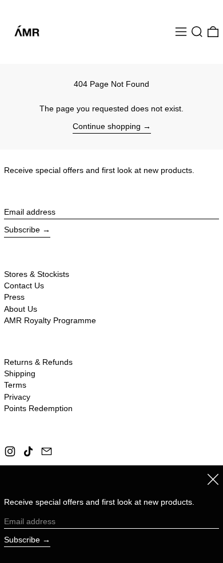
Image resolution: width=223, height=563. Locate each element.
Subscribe (22, 229)
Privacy (17, 396)
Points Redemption (38, 408)
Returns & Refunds (38, 362)
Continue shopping (107, 126)
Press (14, 296)
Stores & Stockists (36, 274)
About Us (20, 308)
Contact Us (24, 285)
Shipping (19, 373)
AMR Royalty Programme (50, 320)
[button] (197, 32)
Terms (15, 384)
